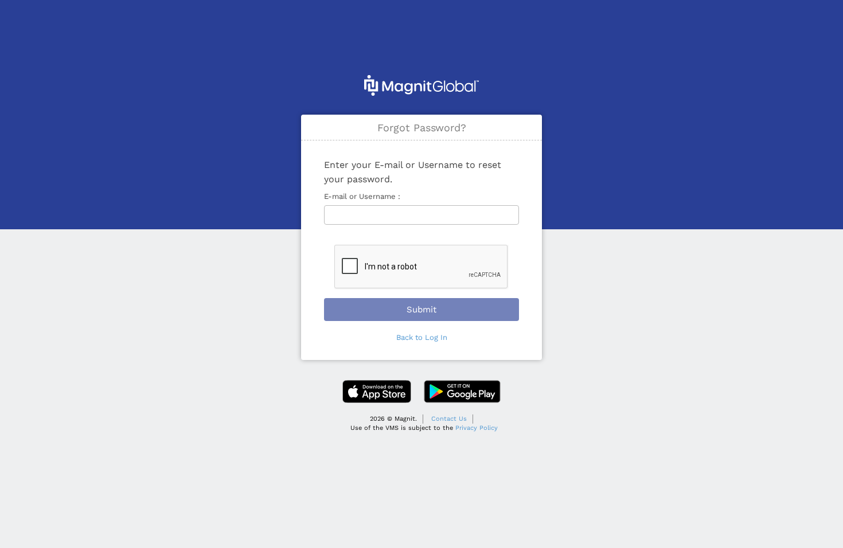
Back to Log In (421, 337)
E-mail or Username (361, 196)
